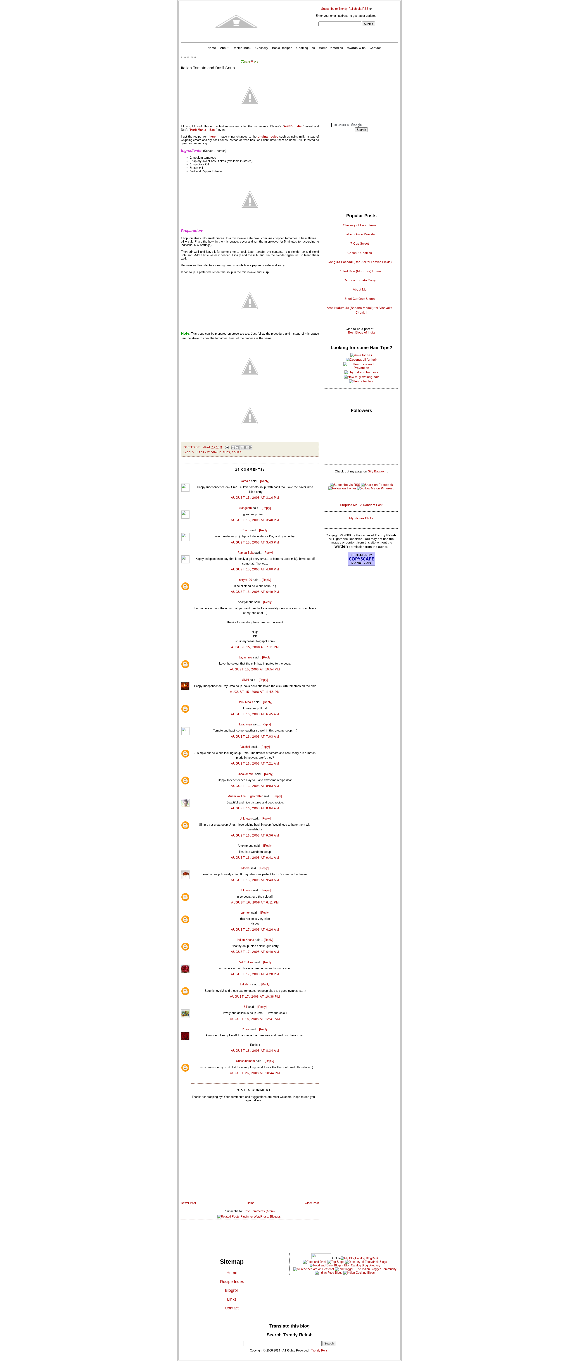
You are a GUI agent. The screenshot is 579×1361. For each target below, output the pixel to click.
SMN (245, 680)
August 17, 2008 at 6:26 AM (255, 929)
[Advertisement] (361, 84)
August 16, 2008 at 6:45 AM (255, 714)
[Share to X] (241, 447)
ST (245, 1006)
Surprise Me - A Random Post (361, 505)
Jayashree (245, 657)
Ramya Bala (245, 552)
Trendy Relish (320, 1350)
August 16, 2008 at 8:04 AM (255, 808)
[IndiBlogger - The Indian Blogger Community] (365, 1269)
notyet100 (245, 580)
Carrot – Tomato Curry (360, 280)
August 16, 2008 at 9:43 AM (255, 880)
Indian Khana (245, 939)
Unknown (246, 818)
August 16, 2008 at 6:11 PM (255, 902)
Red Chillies (245, 962)
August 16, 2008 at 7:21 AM (255, 763)
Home (211, 48)
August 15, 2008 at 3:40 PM (255, 520)
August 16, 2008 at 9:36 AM (255, 835)
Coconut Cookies (359, 253)
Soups (237, 452)
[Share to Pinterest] (250, 447)
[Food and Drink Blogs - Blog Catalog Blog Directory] (360, 1258)
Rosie (245, 1029)
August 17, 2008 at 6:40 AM (255, 951)
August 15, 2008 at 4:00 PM (255, 569)
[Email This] (233, 447)
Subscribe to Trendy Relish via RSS (344, 8)
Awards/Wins (356, 48)
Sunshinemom (245, 1061)
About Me (360, 289)
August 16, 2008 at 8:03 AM (255, 786)
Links (232, 1299)
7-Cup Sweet (359, 243)
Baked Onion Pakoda (359, 234)
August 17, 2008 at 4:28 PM (255, 974)
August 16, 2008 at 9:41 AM (255, 857)
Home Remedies (331, 48)
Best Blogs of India (361, 332)
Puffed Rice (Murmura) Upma (360, 271)
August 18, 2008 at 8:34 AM (255, 1050)
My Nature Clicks (361, 518)
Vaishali (245, 746)
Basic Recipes (282, 48)
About (224, 48)
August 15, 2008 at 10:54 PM (255, 669)
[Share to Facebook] (246, 447)
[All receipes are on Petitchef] (313, 1269)
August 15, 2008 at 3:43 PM (255, 542)
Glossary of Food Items (359, 225)
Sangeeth (245, 508)
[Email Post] (227, 447)
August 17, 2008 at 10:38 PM (255, 996)
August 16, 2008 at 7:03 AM (255, 736)
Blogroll (232, 1290)
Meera (245, 868)
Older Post (312, 1203)
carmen (245, 912)
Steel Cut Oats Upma (359, 298)
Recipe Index (242, 48)
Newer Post (188, 1203)
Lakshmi (245, 984)
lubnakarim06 (245, 774)
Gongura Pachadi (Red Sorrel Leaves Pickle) (359, 262)
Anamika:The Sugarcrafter (245, 796)
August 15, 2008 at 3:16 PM (255, 497)
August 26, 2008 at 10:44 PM (255, 1073)
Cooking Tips (305, 48)
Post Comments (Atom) (259, 1211)
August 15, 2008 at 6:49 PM (255, 592)
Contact (375, 48)
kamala (245, 481)
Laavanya (245, 724)
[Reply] (264, 481)
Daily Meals (245, 702)
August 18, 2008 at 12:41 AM (255, 1019)
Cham (245, 530)
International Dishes (213, 452)
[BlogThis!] (237, 447)
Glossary (261, 48)
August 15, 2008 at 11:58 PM (255, 692)
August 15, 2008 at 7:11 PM (255, 647)
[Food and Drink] (315, 1261)
